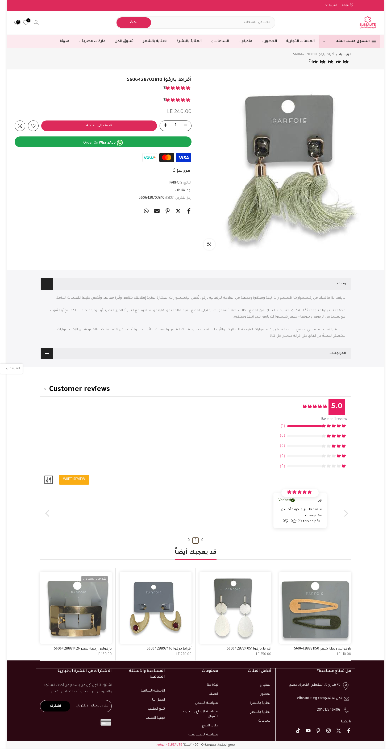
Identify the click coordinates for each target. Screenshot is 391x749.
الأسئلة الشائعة (153, 691)
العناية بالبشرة (189, 41)
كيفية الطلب (155, 718)
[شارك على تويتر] (178, 211)
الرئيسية (345, 54)
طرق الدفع (210, 726)
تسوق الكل (124, 41)
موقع (345, 5)
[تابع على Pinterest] (318, 730)
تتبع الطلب (156, 709)
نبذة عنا (212, 685)
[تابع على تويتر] (338, 730)
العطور (271, 41)
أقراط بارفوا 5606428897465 (169, 649)
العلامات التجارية (300, 41)
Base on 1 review (334, 419)
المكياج (265, 685)
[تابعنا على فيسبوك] (348, 730)
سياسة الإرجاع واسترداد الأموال (200, 714)
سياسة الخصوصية (203, 735)
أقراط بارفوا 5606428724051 (249, 649)
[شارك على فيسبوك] (189, 211)
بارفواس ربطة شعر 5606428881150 (322, 649)
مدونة (64, 41)
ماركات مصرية (93, 41)
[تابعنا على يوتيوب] (308, 730)
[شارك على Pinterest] (167, 211)
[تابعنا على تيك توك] (298, 730)
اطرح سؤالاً (182, 171)
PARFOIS (175, 183)
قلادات (180, 190)
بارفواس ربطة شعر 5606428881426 (83, 649)
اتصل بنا (158, 700)
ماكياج (247, 41)
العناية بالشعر (155, 41)
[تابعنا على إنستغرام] (328, 730)
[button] (202, 540)
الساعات (221, 41)
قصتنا (213, 694)
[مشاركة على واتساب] (146, 211)
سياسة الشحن (206, 703)
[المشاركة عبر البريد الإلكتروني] (157, 211)
